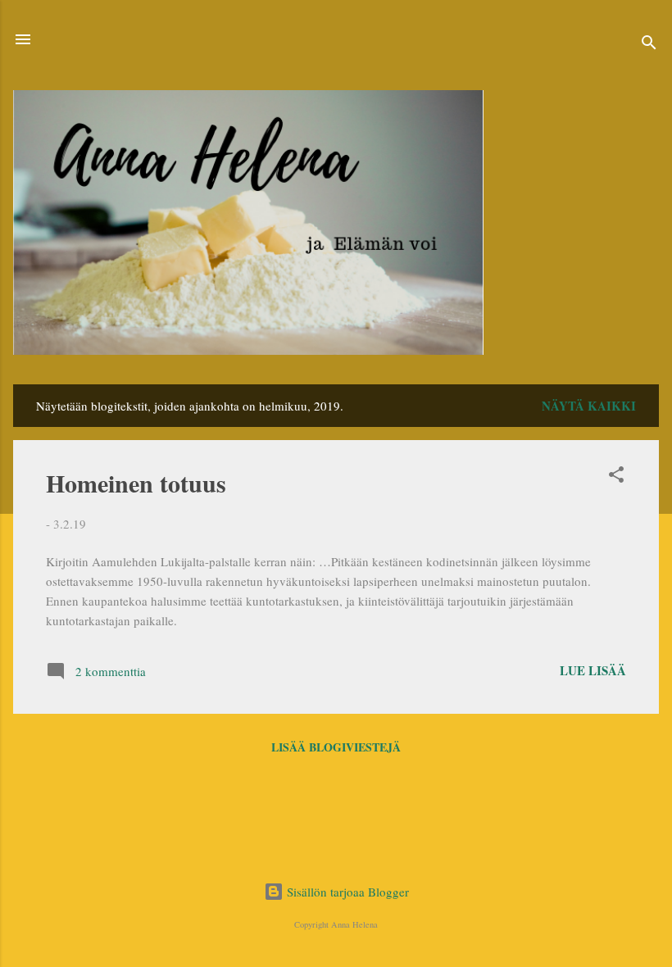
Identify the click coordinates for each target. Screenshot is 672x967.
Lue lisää (593, 670)
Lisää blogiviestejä (336, 747)
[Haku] (649, 45)
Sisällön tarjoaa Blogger (346, 891)
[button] (616, 477)
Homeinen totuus (136, 483)
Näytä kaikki (589, 406)
